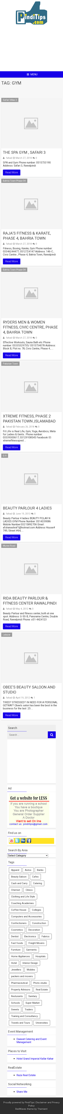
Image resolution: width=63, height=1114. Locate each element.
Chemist (15, 890)
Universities (42, 1022)
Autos (28, 870)
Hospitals (41, 956)
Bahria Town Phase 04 (14, 180)
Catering (37, 883)
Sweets (15, 1009)
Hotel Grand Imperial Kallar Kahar (34, 1058)
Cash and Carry (19, 883)
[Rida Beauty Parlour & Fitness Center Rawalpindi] (31, 569)
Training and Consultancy (24, 1016)
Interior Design (30, 963)
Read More (11, 172)
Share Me (21, 1091)
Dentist (15, 936)
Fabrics (45, 936)
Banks (40, 870)
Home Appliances (20, 956)
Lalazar (6, 634)
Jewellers (16, 969)
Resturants (17, 996)
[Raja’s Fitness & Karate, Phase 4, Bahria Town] (31, 204)
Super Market (33, 1002)
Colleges (36, 909)
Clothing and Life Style (23, 896)
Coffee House (18, 909)
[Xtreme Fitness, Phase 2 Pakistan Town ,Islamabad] (31, 387)
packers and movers (22, 976)
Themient (42, 1109)
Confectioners (18, 923)
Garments (31, 949)
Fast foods (17, 943)
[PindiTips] (31, 28)
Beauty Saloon (18, 876)
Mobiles (31, 969)
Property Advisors (20, 989)
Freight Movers (36, 943)
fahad (9, 157)
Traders (29, 1009)
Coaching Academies (22, 903)
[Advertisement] (31, 50)
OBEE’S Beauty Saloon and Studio (29, 689)
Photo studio (40, 982)
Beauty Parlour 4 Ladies (27, 508)
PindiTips (29, 1102)
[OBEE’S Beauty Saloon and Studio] (31, 658)
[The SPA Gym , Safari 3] (31, 123)
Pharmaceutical (19, 982)
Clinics (29, 890)
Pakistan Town (10, 363)
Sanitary (32, 996)
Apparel (15, 870)
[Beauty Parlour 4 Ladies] (31, 479)
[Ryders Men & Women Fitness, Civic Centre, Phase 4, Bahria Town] (31, 293)
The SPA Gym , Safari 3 (24, 152)
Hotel (14, 963)
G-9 (4, 455)
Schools (15, 1002)
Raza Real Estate (26, 1075)
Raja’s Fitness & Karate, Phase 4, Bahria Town (27, 236)
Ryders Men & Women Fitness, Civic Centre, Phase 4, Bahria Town (30, 327)
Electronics (30, 936)
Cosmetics (17, 929)
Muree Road (9, 545)
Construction (39, 923)
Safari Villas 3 (10, 100)
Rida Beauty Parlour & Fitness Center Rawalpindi (30, 601)
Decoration (34, 929)
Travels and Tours (20, 1022)
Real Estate (42, 989)
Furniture (16, 949)
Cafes (35, 876)
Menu (33, 74)
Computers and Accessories (26, 916)
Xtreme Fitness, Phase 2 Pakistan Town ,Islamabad (29, 418)
